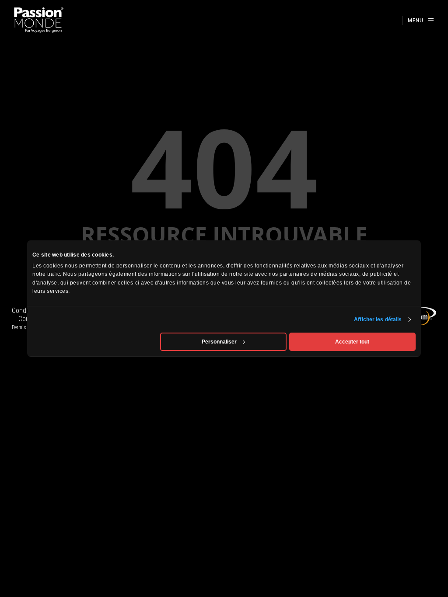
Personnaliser (219, 342)
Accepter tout (352, 342)
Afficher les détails (378, 319)
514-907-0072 (392, 21)
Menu (416, 20)
